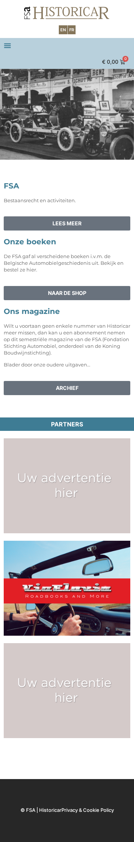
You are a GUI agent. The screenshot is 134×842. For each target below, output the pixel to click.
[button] (7, 45)
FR (71, 29)
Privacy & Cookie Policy (87, 810)
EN (63, 29)
